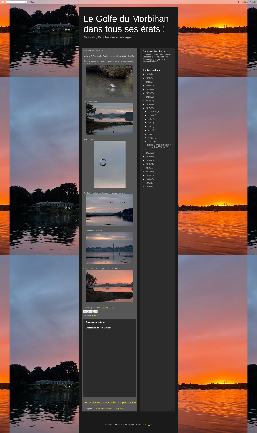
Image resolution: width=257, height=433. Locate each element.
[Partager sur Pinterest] (96, 311)
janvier (151, 141)
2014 (148, 160)
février (151, 138)
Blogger (148, 424)
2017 (148, 108)
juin (150, 123)
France (95, 315)
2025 (148, 78)
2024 (148, 82)
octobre (151, 115)
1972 (148, 187)
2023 (148, 85)
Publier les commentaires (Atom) (110, 408)
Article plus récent (94, 402)
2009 (148, 179)
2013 (148, 164)
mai (150, 126)
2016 (148, 153)
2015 (148, 156)
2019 (148, 101)
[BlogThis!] (87, 311)
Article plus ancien (125, 402)
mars (150, 134)
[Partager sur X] (90, 311)
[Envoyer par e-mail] (84, 311)
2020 (148, 97)
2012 (148, 168)
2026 (148, 74)
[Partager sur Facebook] (93, 311)
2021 (148, 93)
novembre (152, 111)
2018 (148, 104)
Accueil (109, 402)
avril (150, 130)
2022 (148, 89)
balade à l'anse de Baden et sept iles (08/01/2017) (159, 146)
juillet (150, 119)
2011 (148, 172)
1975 (148, 183)
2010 (148, 175)
